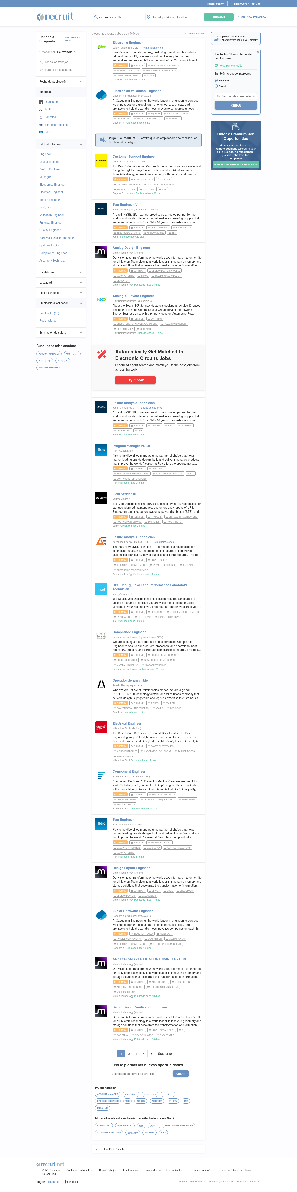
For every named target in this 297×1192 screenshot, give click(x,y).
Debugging (157, 612)
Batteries (154, 521)
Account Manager (49, 353)
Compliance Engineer (53, 253)
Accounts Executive (109, 1132)
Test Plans (144, 617)
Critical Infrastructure (183, 516)
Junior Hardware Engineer (133, 910)
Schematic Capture (128, 70)
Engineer (45, 154)
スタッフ (154, 1125)
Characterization (177, 113)
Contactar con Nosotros (79, 1170)
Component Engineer (129, 771)
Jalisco (139, 252)
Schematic (174, 118)
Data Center (149, 895)
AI (183, 1030)
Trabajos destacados (58, 70)
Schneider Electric (56, 125)
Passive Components (129, 938)
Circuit (156, 890)
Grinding (156, 425)
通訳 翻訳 (140, 1101)
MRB (140, 430)
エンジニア (63, 360)
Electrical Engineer (51, 192)
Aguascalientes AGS (138, 95)
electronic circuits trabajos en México (115, 33)
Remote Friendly (143, 179)
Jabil (48, 109)
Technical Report (161, 842)
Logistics (175, 708)
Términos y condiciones (221, 1181)
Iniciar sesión (215, 3)
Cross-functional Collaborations (137, 323)
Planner (149, 1132)
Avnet (116, 685)
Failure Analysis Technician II (135, 402)
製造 (186, 1101)
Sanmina (50, 117)
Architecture (159, 982)
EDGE (170, 890)
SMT (192, 473)
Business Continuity (163, 794)
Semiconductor (126, 895)
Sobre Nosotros (51, 1170)
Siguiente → (167, 1053)
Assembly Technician (52, 260)
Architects (123, 118)
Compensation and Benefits (133, 708)
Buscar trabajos (107, 1170)
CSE (164, 189)
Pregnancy (158, 468)
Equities (155, 113)
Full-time (139, 65)
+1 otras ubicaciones (151, 47)
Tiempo (155, 703)
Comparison (155, 938)
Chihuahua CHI (129, 407)
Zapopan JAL (127, 594)
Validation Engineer (51, 215)
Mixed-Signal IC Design (168, 275)
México (73, 1182)
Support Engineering (149, 118)
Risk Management (127, 799)
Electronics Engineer (52, 184)
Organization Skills (128, 184)
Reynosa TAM (141, 776)
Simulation (123, 280)
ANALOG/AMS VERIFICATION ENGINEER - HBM (149, 959)
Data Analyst (124, 1125)
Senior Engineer (49, 200)
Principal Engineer (51, 222)
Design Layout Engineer (131, 867)
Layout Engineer (49, 162)
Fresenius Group (122, 776)
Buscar (219, 17)
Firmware (156, 516)
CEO (163, 1132)
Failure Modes (186, 751)
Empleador (49, 313)
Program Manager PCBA (131, 445)
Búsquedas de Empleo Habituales (163, 1170)
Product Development (164, 655)
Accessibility (183, 227)
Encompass (186, 890)
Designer (45, 207)
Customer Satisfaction (160, 184)
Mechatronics (177, 938)
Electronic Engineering (165, 987)
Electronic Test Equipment (132, 570)
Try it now (135, 380)
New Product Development (160, 660)
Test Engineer (123, 819)
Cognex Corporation (124, 161)
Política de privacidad (248, 1181)
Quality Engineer (50, 230)
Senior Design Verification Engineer (140, 1007)
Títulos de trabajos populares (235, 1170)
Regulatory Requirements (159, 799)
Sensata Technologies (125, 637)
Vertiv (116, 498)
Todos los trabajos (56, 62)
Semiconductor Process (166, 270)
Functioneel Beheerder (179, 1125)
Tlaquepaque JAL (131, 685)
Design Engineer (50, 169)
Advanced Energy (122, 541)
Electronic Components (165, 65)
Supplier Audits (126, 804)
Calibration (153, 847)
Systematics (124, 617)
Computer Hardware (170, 617)
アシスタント (45, 360)
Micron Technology (123, 252)
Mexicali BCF (141, 541)
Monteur (157, 1101)
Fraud (144, 275)
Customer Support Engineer (134, 156)
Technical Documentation (131, 565)
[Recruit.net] (55, 16)
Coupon (170, 703)
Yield (171, 425)
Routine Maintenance (129, 521)
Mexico (141, 161)
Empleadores (130, 1170)
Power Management (128, 75)
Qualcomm (52, 102)
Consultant (104, 1125)
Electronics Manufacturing (133, 473)
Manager (45, 177)
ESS (174, 232)
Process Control (127, 660)
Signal (150, 75)
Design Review (125, 329)
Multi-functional (126, 992)
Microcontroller (127, 751)
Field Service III (124, 493)
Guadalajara (127, 209)
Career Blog (49, 1173)
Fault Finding (174, 521)
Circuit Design (183, 982)
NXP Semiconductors (124, 300)
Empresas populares (200, 1170)
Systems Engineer (51, 245)
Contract (139, 270)
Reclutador (48, 320)
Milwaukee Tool (121, 728)
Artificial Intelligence (130, 987)
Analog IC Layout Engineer (133, 295)
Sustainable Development (161, 70)
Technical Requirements (184, 612)
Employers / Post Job (246, 3)
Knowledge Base (126, 189)
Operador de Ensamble (130, 680)
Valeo (116, 47)
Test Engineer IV (125, 204)
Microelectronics (155, 665)
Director (102, 1107)
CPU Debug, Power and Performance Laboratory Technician (150, 587)
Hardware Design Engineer (56, 238)
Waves (159, 708)
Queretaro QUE (129, 47)
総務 (141, 1125)
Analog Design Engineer (131, 247)
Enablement (189, 799)
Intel (47, 132)
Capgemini (119, 95)
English (41, 1182)
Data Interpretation (128, 847)
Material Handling (127, 665)
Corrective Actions (179, 847)
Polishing (186, 425)
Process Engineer (49, 367)
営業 (127, 1101)
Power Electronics (164, 565)
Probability (124, 430)
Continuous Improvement (131, 478)
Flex (115, 450)
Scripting (156, 318)
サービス (173, 1101)
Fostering (149, 189)
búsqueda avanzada (252, 17)
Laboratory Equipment (157, 751)
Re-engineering (160, 227)
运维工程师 (133, 1132)
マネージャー (72, 353)
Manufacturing (155, 232)
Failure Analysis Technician (134, 537)
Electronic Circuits (128, 232)
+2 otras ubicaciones (150, 407)
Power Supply (159, 560)
